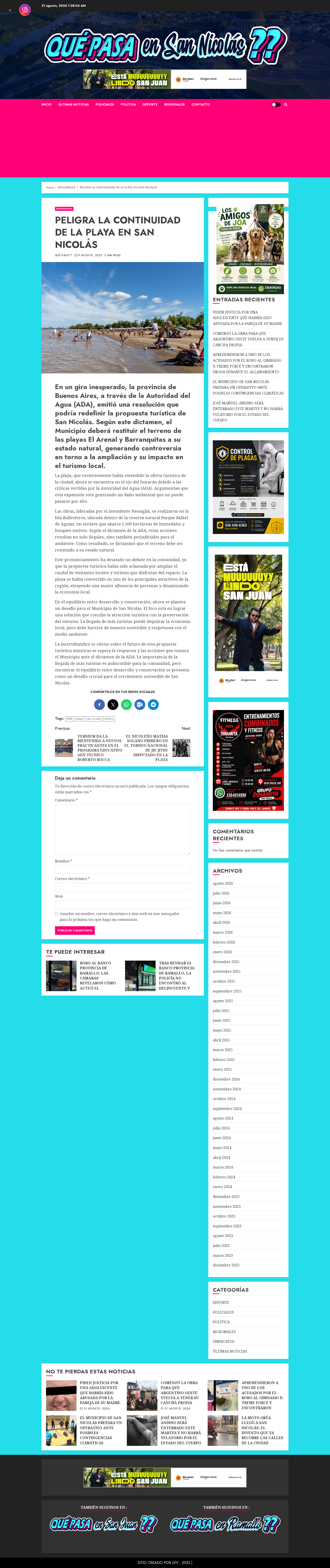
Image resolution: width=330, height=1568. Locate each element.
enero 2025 (222, 1069)
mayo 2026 (222, 912)
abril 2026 (221, 922)
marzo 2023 (223, 1255)
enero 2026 (222, 951)
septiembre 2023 (227, 1226)
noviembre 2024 (227, 1089)
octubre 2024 (224, 1098)
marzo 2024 (223, 1167)
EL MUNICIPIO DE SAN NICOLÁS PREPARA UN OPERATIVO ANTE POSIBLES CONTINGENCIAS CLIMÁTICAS (248, 387)
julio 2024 (221, 1128)
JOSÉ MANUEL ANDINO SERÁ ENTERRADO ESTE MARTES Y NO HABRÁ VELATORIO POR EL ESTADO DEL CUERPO (142, 1430)
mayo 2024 (222, 1147)
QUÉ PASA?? (64, 255)
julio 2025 (221, 1010)
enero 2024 (222, 1186)
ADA (70, 719)
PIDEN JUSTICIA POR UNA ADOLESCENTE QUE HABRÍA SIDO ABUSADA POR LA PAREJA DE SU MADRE (247, 318)
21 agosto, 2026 (97, 1409)
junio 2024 (222, 1137)
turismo (109, 719)
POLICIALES (105, 104)
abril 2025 (221, 1040)
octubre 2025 (224, 981)
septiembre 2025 (227, 991)
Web (59, 896)
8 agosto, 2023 (90, 255)
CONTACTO (200, 104)
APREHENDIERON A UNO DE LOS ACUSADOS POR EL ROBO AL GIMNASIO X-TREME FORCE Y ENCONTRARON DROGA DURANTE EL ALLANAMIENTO (223, 1395)
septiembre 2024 (227, 1108)
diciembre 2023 (226, 1196)
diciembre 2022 (226, 1265)
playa (79, 719)
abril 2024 (221, 1157)
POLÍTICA (128, 104)
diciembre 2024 (226, 1079)
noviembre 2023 (227, 1206)
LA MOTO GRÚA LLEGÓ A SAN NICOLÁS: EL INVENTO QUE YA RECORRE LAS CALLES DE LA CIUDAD (223, 1430)
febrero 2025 (224, 1059)
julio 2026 (221, 893)
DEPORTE (150, 104)
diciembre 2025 (226, 961)
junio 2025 (222, 1020)
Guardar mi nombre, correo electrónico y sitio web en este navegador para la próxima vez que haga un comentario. (120, 916)
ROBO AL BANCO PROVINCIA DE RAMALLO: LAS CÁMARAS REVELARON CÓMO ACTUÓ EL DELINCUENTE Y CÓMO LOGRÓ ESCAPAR (61, 976)
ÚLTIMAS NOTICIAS (73, 104)
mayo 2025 (222, 1030)
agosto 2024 (223, 1118)
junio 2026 (222, 902)
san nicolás (94, 719)
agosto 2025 (223, 1000)
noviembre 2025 (227, 971)
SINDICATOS (223, 1341)
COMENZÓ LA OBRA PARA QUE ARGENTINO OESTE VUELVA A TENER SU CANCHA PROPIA (248, 339)
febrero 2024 (224, 1177)
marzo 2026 (223, 932)
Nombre (63, 861)
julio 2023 (221, 1245)
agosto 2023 (223, 1235)
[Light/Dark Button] (276, 104)
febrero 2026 (224, 942)
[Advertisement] (165, 143)
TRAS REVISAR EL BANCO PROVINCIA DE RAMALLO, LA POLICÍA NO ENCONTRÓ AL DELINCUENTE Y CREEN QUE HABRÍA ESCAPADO (140, 976)
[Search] (285, 104)
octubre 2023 (224, 1216)
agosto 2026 (223, 883)
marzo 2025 (223, 1049)
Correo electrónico (72, 878)
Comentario (66, 800)
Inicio (47, 104)
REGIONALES (174, 104)
